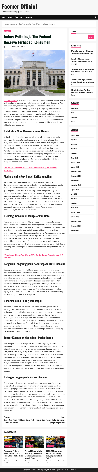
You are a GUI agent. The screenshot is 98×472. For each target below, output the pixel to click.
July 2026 (74, 140)
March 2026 (74, 158)
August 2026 (75, 135)
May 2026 (74, 149)
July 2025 (74, 194)
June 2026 (74, 144)
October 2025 (75, 180)
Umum (10, 17)
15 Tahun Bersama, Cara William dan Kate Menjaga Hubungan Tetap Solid (82, 52)
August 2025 (75, 189)
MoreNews (62, 470)
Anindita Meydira (9, 461)
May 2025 (74, 198)
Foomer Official (19, 6)
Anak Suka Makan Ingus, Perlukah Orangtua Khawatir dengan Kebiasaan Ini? (82, 82)
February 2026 (75, 162)
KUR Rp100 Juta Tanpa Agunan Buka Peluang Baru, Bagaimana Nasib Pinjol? (54, 454)
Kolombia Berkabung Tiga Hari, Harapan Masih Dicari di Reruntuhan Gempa (82, 92)
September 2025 (76, 185)
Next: (50, 420)
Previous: (19, 420)
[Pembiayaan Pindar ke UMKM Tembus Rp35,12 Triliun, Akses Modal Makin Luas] (13, 442)
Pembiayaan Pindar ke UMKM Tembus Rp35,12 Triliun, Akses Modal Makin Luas (13, 454)
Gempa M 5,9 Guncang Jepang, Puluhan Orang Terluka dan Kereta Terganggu (81, 61)
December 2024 (76, 221)
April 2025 (74, 203)
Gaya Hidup (19, 17)
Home (3, 17)
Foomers (8, 47)
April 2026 (74, 153)
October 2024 (75, 230)
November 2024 (76, 226)
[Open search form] (95, 17)
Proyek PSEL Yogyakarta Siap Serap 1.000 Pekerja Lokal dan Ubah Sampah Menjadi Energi (33, 454)
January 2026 (75, 167)
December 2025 (76, 171)
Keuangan (28, 17)
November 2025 (76, 176)
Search (73, 31)
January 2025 (75, 217)
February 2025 (75, 212)
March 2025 (74, 208)
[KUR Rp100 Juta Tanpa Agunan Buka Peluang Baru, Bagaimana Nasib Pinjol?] (55, 442)
